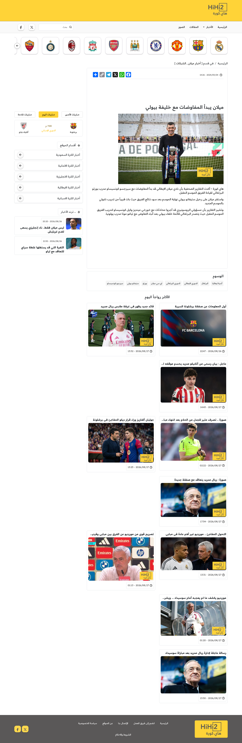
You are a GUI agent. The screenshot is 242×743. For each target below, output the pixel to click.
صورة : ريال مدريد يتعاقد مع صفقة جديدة (200, 479)
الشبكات (181, 63)
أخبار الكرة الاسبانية (68, 198)
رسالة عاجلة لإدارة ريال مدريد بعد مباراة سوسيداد (195, 653)
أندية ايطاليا (217, 283)
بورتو (145, 283)
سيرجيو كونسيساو (115, 283)
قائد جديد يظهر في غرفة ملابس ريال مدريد (127, 306)
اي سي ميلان (156, 283)
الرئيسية (222, 27)
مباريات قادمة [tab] (25, 114)
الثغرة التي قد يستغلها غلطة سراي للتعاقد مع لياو (42, 249)
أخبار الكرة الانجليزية (68, 176)
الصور (181, 27)
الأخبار (209, 27)
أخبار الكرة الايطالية (69, 187)
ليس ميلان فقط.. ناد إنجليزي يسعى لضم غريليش (42, 229)
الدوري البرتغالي (173, 283)
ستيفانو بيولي (133, 283)
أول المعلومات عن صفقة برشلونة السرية (200, 306)
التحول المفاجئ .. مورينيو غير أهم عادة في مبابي (196, 534)
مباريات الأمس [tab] (72, 114)
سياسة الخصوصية (87, 723)
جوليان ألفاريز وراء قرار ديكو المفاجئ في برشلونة (123, 419)
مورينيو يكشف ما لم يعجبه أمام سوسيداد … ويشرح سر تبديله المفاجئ (193, 597)
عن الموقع (107, 723)
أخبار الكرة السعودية (68, 154)
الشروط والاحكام (123, 734)
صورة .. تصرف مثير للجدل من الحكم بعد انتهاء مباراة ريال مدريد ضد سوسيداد (193, 419)
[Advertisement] (74, 10)
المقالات (194, 27)
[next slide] (17, 46)
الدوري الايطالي (191, 283)
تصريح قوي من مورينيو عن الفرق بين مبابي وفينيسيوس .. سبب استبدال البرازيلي (121, 534)
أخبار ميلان (194, 63)
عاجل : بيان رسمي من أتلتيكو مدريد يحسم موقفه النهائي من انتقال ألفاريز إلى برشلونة (193, 363)
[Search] (70, 27)
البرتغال (205, 283)
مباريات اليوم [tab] (48, 114)
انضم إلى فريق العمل (144, 723)
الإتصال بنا (123, 723)
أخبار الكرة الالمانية (69, 165)
